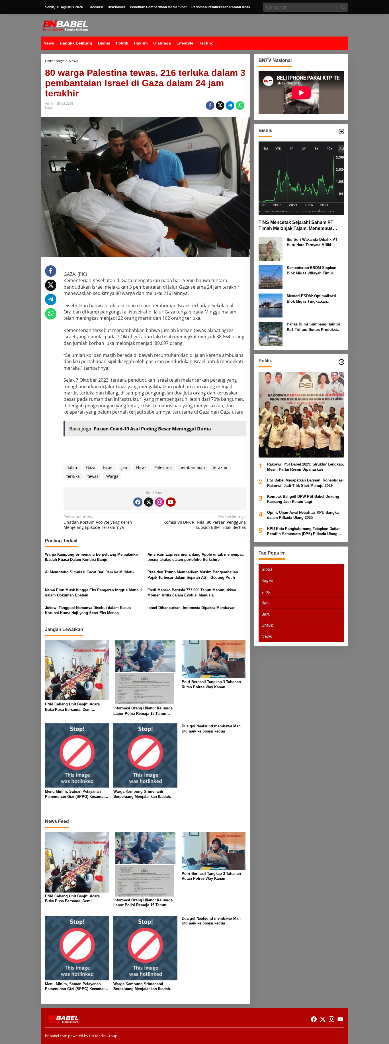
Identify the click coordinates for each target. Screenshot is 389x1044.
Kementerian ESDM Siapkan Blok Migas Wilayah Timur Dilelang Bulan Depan (311, 271)
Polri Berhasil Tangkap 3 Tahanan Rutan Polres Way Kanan (211, 684)
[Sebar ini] (210, 105)
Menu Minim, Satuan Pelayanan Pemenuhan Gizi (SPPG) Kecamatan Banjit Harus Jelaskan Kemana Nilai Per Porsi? (77, 794)
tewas (93, 476)
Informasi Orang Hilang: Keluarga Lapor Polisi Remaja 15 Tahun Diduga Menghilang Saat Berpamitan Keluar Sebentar (143, 711)
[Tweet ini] (220, 105)
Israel (108, 467)
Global (267, 569)
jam (124, 467)
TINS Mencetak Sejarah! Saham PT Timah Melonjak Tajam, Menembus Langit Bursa (296, 226)
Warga (112, 476)
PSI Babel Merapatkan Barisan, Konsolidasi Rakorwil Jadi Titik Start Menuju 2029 (305, 482)
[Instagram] (159, 502)
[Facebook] (137, 502)
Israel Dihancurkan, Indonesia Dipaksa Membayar (191, 608)
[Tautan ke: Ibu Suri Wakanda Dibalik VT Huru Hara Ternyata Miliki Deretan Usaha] (270, 248)
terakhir (220, 467)
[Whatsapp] (240, 105)
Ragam (268, 580)
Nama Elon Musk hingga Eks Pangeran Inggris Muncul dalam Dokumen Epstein (93, 592)
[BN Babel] (65, 25)
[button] (343, 7)
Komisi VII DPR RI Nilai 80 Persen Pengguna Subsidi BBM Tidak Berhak (204, 522)
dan (265, 602)
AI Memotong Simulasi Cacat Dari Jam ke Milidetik (89, 572)
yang (266, 591)
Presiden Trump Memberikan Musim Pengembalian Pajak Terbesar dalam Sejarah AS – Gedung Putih (193, 574)
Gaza (90, 467)
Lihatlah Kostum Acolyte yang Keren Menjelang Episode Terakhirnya (98, 522)
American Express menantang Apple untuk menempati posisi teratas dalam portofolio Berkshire (196, 557)
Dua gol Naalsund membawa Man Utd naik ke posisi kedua (211, 728)
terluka (73, 476)
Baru (266, 613)
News (49, 107)
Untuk (267, 625)
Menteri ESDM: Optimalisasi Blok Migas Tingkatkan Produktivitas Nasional (311, 299)
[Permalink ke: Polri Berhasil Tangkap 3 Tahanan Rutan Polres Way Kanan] (214, 658)
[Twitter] (148, 502)
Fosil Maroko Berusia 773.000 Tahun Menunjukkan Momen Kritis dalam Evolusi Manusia (192, 592)
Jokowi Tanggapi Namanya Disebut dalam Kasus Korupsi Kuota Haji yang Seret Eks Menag (88, 610)
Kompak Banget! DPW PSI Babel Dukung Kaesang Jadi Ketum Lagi (303, 498)
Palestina (163, 467)
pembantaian (192, 467)
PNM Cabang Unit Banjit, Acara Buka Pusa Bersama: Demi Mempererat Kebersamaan (72, 707)
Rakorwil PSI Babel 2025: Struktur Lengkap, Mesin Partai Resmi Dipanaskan (305, 467)
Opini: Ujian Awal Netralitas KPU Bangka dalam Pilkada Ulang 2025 (303, 515)
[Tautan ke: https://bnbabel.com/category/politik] (341, 362)
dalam (72, 467)
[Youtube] (170, 502)
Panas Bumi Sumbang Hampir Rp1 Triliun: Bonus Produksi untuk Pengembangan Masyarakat (313, 327)
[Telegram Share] (230, 105)
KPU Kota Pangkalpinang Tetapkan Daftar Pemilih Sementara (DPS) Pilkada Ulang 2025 (303, 531)
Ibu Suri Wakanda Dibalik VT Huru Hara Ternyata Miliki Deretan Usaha (312, 242)
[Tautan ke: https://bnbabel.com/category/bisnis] (341, 131)
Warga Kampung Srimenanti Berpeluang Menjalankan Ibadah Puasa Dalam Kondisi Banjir (92, 557)
